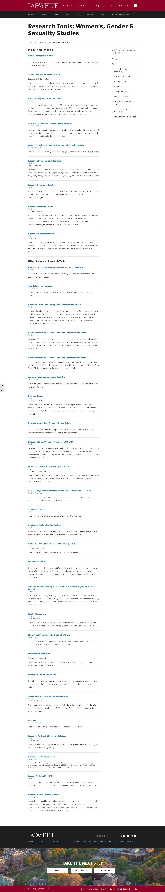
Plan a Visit (32, 841)
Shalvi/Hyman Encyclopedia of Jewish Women (49, 635)
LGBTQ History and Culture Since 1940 (45, 98)
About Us (67, 5)
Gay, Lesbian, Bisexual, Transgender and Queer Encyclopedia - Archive (59, 491)
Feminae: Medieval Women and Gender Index (48, 467)
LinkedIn (135, 835)
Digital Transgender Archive (41, 56)
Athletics (31, 15)
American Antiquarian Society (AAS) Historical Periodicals (54, 305)
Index (30, 236)
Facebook (124, 835)
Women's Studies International (42, 234)
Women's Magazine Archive (40, 207)
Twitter (120, 835)
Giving (78, 15)
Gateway (31, 58)
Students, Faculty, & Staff (120, 15)
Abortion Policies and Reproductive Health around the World (55, 267)
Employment (119, 842)
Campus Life (100, 5)
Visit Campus (81, 870)
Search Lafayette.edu (135, 6)
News (56, 15)
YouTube (128, 835)
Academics (83, 5)
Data (30, 288)
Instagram (131, 835)
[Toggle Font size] (2, 390)
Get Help (116, 64)
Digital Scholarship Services (124, 117)
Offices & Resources (90, 842)
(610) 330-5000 (55, 841)
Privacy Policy (106, 889)
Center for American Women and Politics (46, 377)
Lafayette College (43, 6)
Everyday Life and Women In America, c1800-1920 (50, 442)
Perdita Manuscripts (37, 614)
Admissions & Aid (120, 5)
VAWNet (32, 720)
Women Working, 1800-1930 (40, 776)
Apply (57, 870)
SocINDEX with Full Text (39, 653)
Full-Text (31, 77)
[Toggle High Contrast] (2, 386)
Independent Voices (37, 562)
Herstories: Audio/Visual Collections (44, 525)
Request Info (104, 870)
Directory (75, 842)
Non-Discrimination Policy (125, 889)
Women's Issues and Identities (42, 185)
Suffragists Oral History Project (42, 674)
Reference (38, 126)
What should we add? (121, 92)
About (114, 59)
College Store (106, 842)
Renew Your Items (120, 97)
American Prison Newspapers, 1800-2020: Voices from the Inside (57, 333)
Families (90, 15)
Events (67, 15)
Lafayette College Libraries (39, 42)
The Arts (44, 15)
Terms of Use (92, 889)
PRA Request (117, 87)
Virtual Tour (131, 842)
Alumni (102, 15)
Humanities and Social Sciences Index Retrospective (51, 544)
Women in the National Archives (42, 757)
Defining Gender (35, 396)
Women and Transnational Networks (44, 161)
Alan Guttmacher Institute (40, 286)
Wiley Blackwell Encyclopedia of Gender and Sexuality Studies (56, 145)
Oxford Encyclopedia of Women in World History (50, 123)
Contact (43, 841)
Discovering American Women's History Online (49, 423)
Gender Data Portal (36, 509)
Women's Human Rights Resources (44, 795)
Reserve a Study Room (122, 77)
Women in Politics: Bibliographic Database (47, 736)
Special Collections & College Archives (121, 110)
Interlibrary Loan (119, 82)
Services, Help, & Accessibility (119, 70)
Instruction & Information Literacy (123, 103)
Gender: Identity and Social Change (44, 74)
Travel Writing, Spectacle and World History (48, 696)
